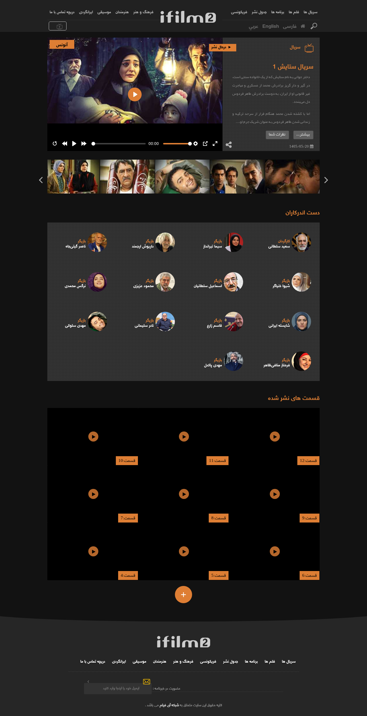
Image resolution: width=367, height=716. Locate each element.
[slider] (118, 143)
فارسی (289, 25)
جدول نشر (259, 11)
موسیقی (104, 11)
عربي (253, 25)
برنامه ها (277, 11)
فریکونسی (239, 11)
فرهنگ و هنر (143, 11)
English (270, 25)
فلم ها (294, 11)
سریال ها (310, 11)
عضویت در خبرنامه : (166, 687)
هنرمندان (122, 11)
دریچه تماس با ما (62, 11)
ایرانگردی (86, 11)
